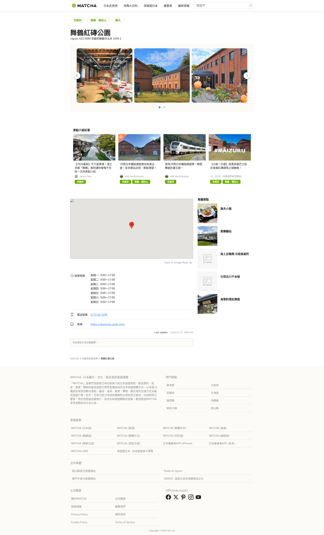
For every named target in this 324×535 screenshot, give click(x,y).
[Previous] (77, 75)
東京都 (170, 385)
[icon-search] (251, 5)
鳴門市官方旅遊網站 (84, 478)
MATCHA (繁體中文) (174, 428)
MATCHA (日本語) (81, 428)
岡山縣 (215, 408)
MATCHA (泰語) (218, 428)
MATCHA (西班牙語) (128, 443)
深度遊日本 (151, 5)
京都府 (78, 20)
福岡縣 (170, 400)
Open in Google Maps (176, 262)
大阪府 (215, 385)
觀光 (118, 20)
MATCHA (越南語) (219, 435)
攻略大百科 (131, 5)
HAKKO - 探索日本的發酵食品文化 (184, 478)
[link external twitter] (176, 498)
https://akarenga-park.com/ (108, 324)
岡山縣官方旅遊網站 (84, 471)
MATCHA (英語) (126, 428)
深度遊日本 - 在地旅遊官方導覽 (135, 451)
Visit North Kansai (134, 176)
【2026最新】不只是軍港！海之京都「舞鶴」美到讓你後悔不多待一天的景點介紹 (93, 167)
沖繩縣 (215, 400)
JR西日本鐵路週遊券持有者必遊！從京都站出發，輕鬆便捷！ (138, 166)
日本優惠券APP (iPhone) (177, 443)
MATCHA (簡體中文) (128, 435)
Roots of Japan (173, 471)
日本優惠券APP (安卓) (222, 443)
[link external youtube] (199, 498)
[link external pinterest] (184, 498)
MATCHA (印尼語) (173, 435)
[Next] (247, 75)
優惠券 (168, 5)
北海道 (215, 393)
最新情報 (183, 5)
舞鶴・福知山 (98, 20)
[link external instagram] (191, 498)
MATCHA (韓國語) (81, 435)
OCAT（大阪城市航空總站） (229, 176)
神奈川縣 (171, 408)
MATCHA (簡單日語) (82, 443)
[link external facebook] (169, 498)
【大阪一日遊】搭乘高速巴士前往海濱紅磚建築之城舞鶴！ (228, 166)
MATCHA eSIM (79, 451)
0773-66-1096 (99, 314)
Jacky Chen (86, 176)
